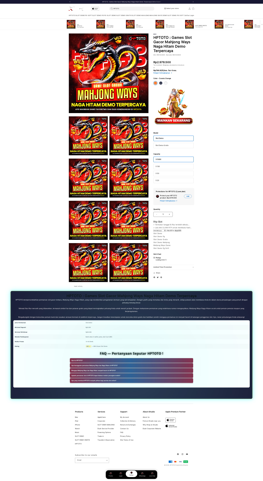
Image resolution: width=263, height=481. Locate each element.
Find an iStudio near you (152, 421)
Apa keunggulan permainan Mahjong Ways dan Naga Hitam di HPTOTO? (94, 365)
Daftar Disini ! (156, 2)
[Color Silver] (165, 83)
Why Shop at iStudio (150, 425)
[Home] (76, 9)
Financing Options (104, 432)
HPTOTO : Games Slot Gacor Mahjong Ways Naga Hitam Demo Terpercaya (131, 2)
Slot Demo (160, 138)
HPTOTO (72, 15)
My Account (124, 417)
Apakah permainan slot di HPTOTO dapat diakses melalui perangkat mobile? (95, 375)
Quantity (156, 209)
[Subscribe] (106, 460)
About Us (146, 417)
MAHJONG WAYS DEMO (158, 15)
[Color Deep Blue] (160, 83)
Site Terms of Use (126, 440)
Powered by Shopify (181, 465)
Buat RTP (178, 230)
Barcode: (169, 55)
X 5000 (158, 159)
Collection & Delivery (128, 421)
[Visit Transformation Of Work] (173, 127)
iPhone (77, 425)
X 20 (157, 180)
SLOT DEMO (80, 15)
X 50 (157, 173)
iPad (76, 421)
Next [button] (193, 2)
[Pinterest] (161, 277)
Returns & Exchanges (128, 425)
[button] (72, 15)
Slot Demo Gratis (162, 145)
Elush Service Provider (106, 428)
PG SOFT (88, 15)
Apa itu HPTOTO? (77, 360)
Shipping (166, 65)
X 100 (158, 166)
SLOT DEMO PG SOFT (175, 15)
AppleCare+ (102, 417)
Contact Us (124, 428)
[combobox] (131, 8)
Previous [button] (70, 2)
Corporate (101, 421)
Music (77, 432)
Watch (77, 428)
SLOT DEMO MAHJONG (140, 15)
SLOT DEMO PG (98, 15)
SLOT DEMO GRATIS (124, 15)
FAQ (121, 432)
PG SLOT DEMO (110, 15)
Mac (76, 417)
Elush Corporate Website (152, 428)
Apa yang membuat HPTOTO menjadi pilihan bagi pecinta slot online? (93, 380)
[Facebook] (154, 277)
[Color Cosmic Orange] (155, 83)
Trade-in (101, 436)
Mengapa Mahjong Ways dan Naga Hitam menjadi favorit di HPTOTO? (93, 370)
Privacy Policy (125, 436)
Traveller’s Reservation (106, 440)
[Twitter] (158, 277)
